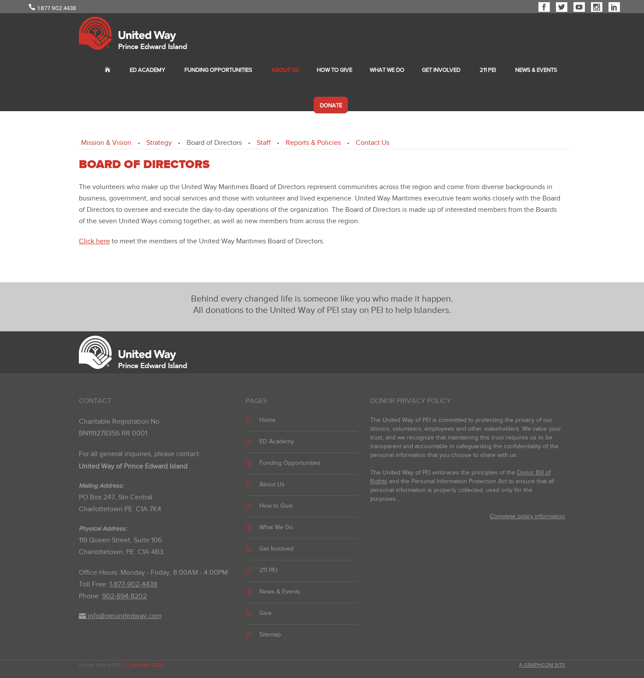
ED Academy (147, 70)
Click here (94, 241)
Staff (264, 143)
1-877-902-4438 (133, 584)
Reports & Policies (313, 143)
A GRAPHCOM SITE (542, 665)
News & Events (536, 70)
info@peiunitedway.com (124, 616)
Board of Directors (214, 143)
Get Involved (441, 70)
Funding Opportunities (218, 70)
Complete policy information (527, 516)
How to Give (334, 70)
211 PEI (488, 70)
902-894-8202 (124, 596)
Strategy (159, 143)
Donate (331, 105)
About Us (285, 70)
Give (265, 613)
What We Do (387, 70)
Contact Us (372, 143)
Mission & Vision (106, 143)
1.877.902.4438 (57, 8)
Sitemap (270, 634)
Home (267, 420)
